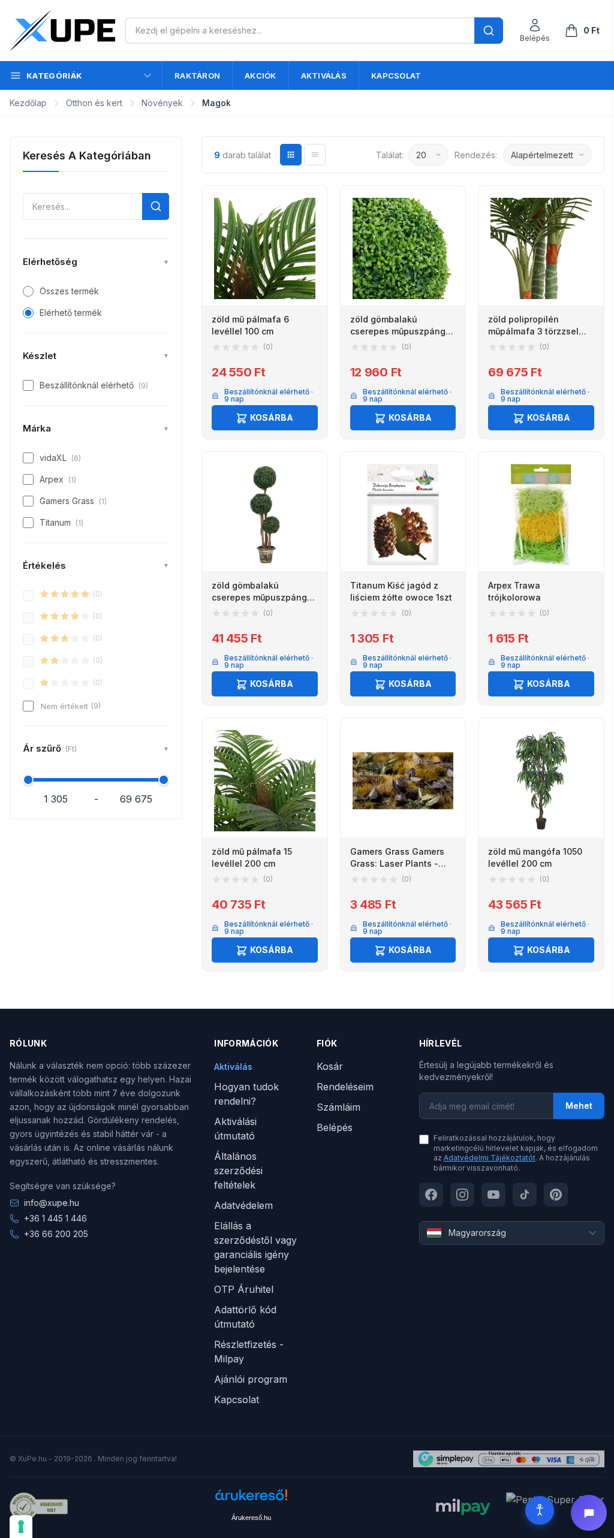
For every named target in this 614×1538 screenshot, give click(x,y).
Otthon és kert (94, 103)
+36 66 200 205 (56, 1234)
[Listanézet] (315, 154)
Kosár (330, 1066)
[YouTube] (493, 1195)
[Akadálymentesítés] (539, 1510)
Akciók (260, 75)
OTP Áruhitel (243, 1289)
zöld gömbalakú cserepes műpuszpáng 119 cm (259, 597)
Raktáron (197, 75)
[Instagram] (462, 1195)
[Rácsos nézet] (291, 154)
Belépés (335, 1127)
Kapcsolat (396, 75)
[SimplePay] (508, 1458)
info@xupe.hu (51, 1203)
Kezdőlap (28, 103)
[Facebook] (431, 1195)
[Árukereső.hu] (251, 1499)
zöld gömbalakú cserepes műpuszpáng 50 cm (398, 331)
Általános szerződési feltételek (238, 1170)
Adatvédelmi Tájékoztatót (489, 1157)
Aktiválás (324, 75)
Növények (162, 103)
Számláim (338, 1107)
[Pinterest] (556, 1195)
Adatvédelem (243, 1205)
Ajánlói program (250, 1379)
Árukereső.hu (251, 1517)
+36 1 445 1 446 (55, 1218)
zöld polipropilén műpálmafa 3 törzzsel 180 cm (533, 331)
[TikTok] (525, 1195)
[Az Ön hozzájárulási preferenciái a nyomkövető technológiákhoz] (21, 1526)
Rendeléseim (345, 1087)
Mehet (578, 1105)
